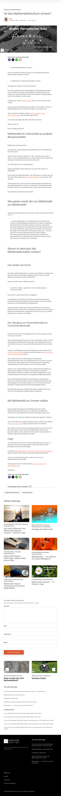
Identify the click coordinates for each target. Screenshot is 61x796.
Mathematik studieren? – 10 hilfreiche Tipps (43, 583)
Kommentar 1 (23, 20)
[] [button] (30, 486)
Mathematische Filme (37, 525)
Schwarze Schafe (39, 678)
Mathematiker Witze (37, 675)
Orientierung (7, 9)
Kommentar (7, 606)
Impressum (7, 780)
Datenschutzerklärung (10, 783)
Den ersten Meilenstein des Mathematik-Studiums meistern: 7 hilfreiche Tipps (14, 530)
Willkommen (7, 773)
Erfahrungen (18, 524)
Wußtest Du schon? (17, 675)
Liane (10, 19)
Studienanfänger (8, 579)
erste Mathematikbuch (32, 177)
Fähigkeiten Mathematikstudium (12, 492)
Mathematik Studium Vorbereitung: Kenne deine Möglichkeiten (33, 451)
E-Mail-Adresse (8, 634)
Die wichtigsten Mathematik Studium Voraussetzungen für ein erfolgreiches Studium (31, 720)
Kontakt (6, 776)
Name (5, 625)
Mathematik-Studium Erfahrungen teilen (14, 695)
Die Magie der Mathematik (42, 529)
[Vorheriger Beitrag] (16, 667)
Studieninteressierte (16, 9)
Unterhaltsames (46, 526)
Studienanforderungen (27, 492)
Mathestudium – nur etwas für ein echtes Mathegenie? (44, 558)
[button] (9, 59)
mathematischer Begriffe (15, 352)
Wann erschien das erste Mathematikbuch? (14, 679)
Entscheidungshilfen (9, 524)
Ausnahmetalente (26, 100)
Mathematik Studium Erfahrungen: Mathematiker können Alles (15, 558)
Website (5, 642)
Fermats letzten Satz (15, 423)
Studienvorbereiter (8, 581)
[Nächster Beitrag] (44, 667)
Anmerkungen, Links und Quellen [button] (18, 486)
